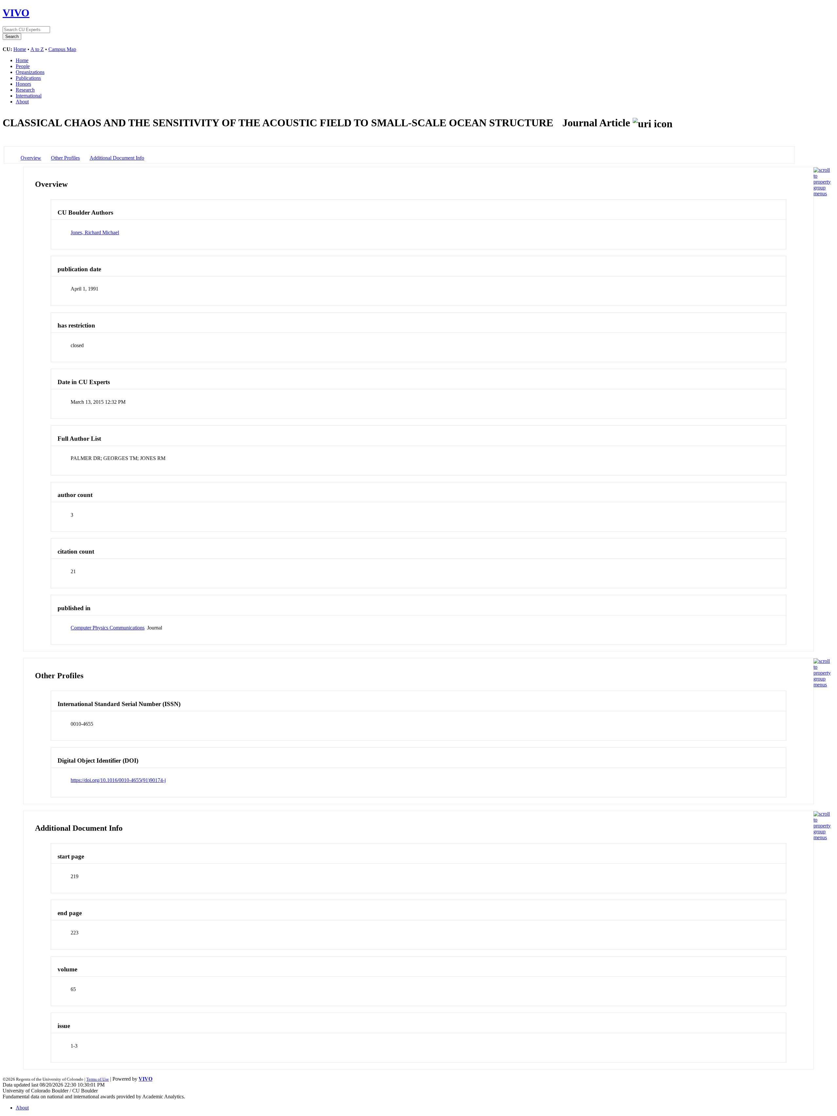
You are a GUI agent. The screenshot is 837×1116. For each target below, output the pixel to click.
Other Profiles (65, 158)
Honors (23, 84)
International (29, 95)
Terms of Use (97, 1079)
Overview (31, 158)
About (22, 101)
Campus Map (62, 49)
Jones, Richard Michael (95, 232)
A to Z (37, 49)
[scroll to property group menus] (822, 193)
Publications (28, 78)
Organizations (30, 72)
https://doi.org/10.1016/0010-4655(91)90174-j (118, 780)
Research (25, 90)
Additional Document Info (117, 158)
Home (19, 49)
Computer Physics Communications (108, 627)
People (23, 66)
